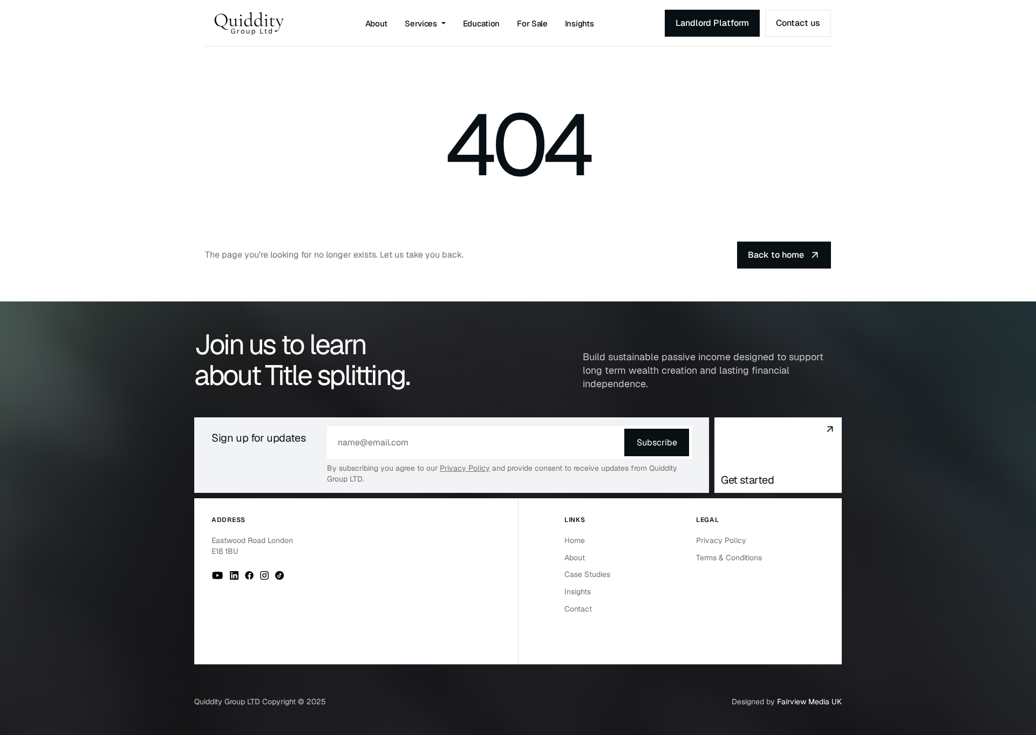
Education (481, 23)
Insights (579, 23)
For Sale (532, 23)
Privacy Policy (465, 468)
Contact (578, 609)
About (376, 23)
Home (574, 540)
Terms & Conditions (729, 557)
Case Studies (587, 574)
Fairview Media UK (809, 701)
